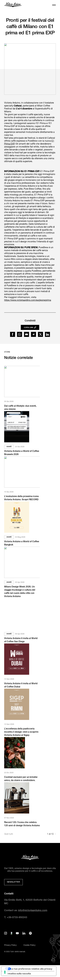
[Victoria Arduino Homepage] (13, 5)
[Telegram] (33, 334)
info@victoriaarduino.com (32, 910)
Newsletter (13, 882)
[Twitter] (40, 334)
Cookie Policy (29, 945)
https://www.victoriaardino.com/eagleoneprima (27, 300)
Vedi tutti (8, 834)
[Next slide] (55, 834)
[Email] (26, 334)
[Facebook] (12, 334)
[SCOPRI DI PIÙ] (22, 381)
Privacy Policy (10, 945)
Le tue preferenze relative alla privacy (31, 968)
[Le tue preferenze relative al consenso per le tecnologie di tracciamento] (5, 972)
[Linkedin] (47, 334)
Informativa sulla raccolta (17, 973)
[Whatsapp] (19, 334)
